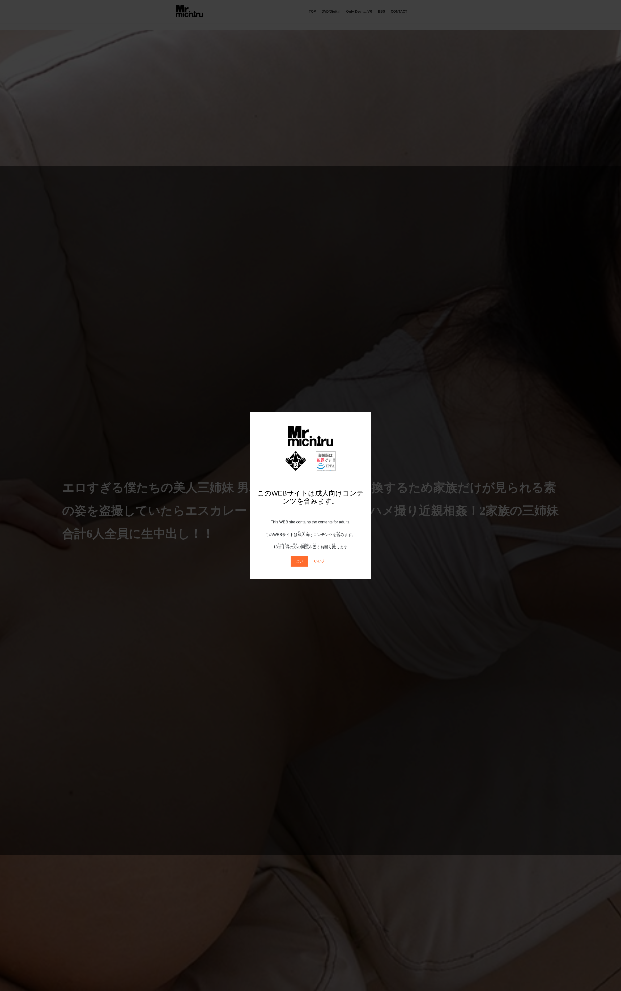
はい (299, 561)
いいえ (320, 561)
